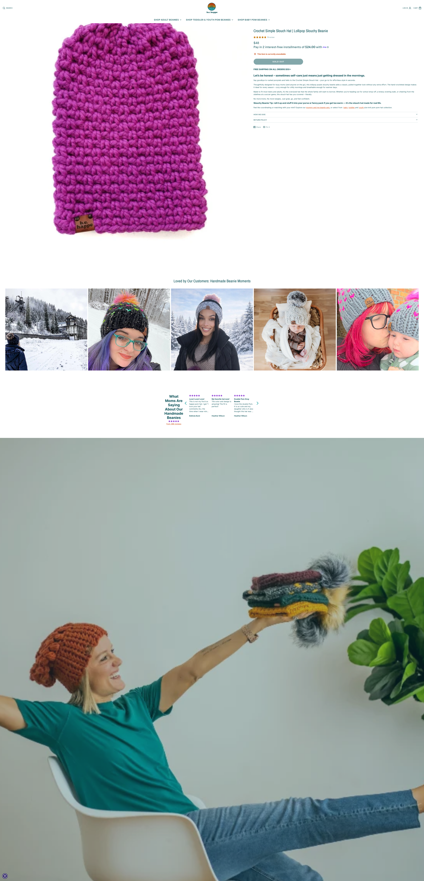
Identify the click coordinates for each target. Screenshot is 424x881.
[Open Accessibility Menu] (5, 876)
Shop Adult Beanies (166, 19)
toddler (352, 107)
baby (346, 107)
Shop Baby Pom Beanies (252, 19)
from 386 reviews (173, 424)
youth (361, 107)
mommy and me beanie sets (318, 107)
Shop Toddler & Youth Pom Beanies (208, 19)
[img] (173, 421)
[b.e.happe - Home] (212, 8)
